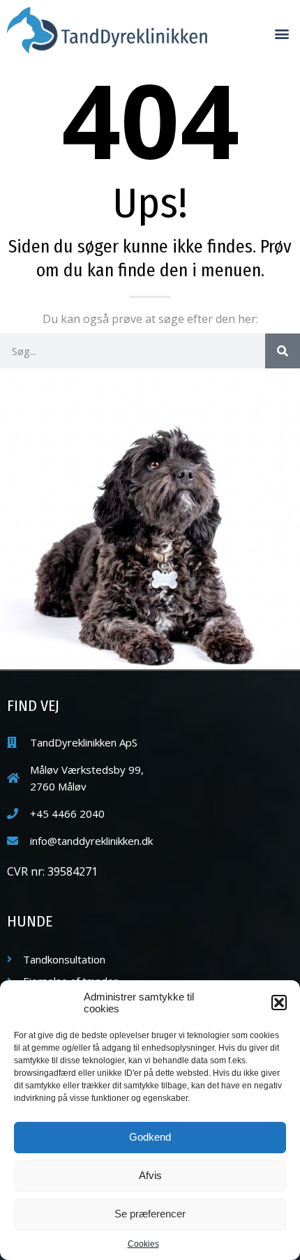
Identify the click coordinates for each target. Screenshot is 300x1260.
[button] (279, 1003)
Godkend (150, 1137)
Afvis (150, 1175)
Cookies (143, 1244)
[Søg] (282, 350)
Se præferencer (150, 1214)
